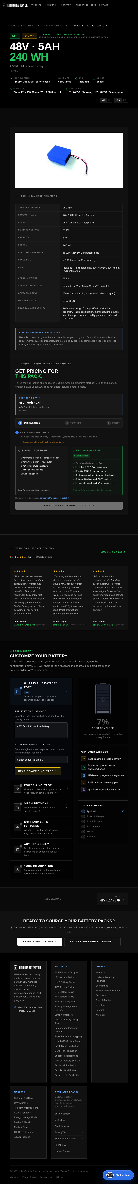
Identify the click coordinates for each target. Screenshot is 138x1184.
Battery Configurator (65, 1001)
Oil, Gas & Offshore (24, 1132)
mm (103, 100)
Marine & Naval (22, 1122)
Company (66, 5)
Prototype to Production (67, 1075)
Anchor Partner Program (108, 990)
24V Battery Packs (64, 992)
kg (124, 100)
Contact (103, 5)
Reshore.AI (60, 1144)
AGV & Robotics (22, 1112)
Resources (82, 5)
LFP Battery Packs (64, 977)
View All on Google (113, 552)
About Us (101, 972)
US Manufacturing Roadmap (105, 979)
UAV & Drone (21, 1102)
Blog (93, 5)
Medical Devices (22, 1127)
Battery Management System (66, 1008)
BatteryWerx (61, 1132)
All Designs (53, 899)
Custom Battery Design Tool (67, 1021)
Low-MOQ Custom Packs (68, 1041)
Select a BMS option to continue (69, 505)
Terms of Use (46, 1177)
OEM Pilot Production (66, 1050)
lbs (118, 100)
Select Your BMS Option (34, 432)
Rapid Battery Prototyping (68, 1036)
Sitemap (60, 1177)
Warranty (100, 1014)
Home (13, 26)
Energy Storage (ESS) (25, 1117)
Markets (51, 5)
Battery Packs (30, 26)
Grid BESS (60, 1120)
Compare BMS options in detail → (54, 498)
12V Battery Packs (64, 987)
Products (36, 5)
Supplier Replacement (66, 1055)
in (109, 100)
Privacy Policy (29, 1177)
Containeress (62, 1126)
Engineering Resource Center (66, 1030)
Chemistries (102, 985)
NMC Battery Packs (65, 982)
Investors (100, 1005)
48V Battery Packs (55, 26)
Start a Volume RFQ (38, 941)
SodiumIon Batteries (65, 1138)
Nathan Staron (62, 1151)
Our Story (101, 995)
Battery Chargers (64, 1014)
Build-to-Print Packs (65, 1065)
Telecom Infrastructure (26, 1107)
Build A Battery (62, 1113)
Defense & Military (23, 1098)
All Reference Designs (66, 972)
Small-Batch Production (67, 1046)
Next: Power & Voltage (35, 771)
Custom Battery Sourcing (68, 1060)
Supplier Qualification (66, 1070)
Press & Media (103, 1000)
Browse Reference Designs (91, 941)
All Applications (22, 1137)
